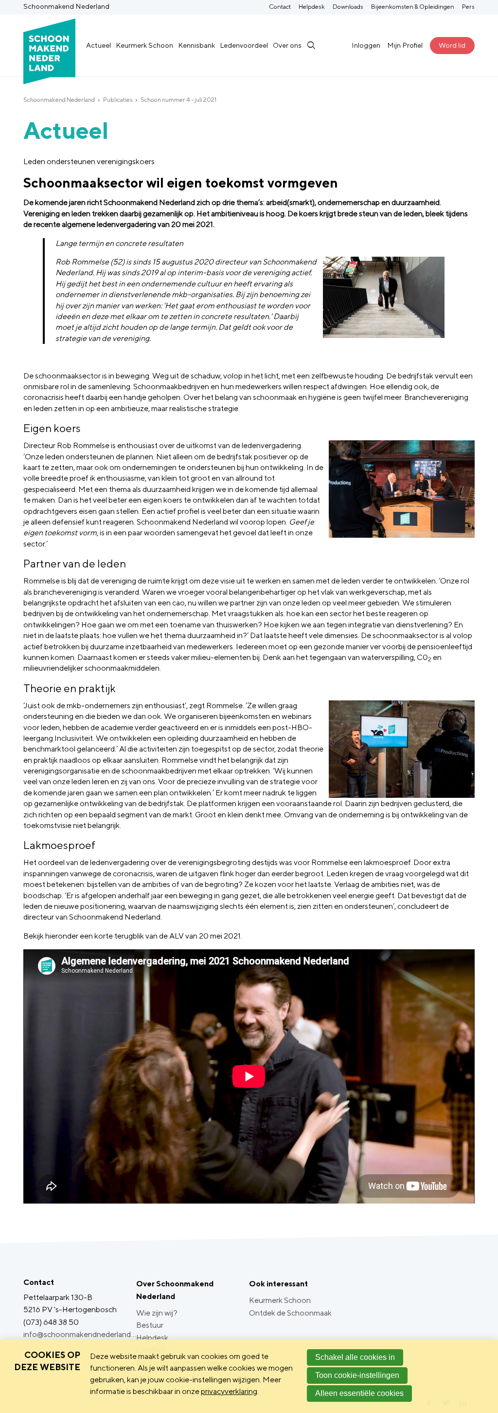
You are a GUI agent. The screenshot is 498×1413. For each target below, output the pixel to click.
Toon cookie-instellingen (357, 1375)
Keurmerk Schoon (144, 45)
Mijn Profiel (405, 45)
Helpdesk (312, 6)
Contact (280, 6)
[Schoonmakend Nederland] (49, 45)
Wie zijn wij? (157, 1313)
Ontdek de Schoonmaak (290, 1313)
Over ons (287, 45)
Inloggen (366, 45)
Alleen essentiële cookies (359, 1393)
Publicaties (118, 99)
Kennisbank (196, 45)
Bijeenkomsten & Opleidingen (412, 6)
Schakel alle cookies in (355, 1357)
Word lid (452, 45)
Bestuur (149, 1325)
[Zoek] (311, 45)
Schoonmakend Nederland (59, 99)
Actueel (98, 45)
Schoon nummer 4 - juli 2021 (178, 99)
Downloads (348, 6)
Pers (468, 6)
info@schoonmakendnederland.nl (79, 1334)
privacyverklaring (229, 1391)
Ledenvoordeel (244, 45)
